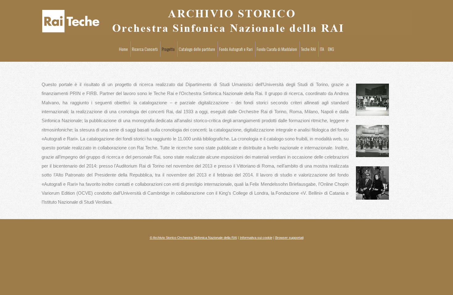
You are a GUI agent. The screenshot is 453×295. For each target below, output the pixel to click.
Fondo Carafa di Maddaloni (277, 49)
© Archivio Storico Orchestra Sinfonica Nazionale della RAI (193, 237)
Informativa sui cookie (256, 237)
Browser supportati (289, 237)
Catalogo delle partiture (197, 49)
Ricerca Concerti (145, 49)
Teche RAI (308, 49)
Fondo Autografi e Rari (236, 49)
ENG (331, 49)
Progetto (168, 49)
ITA (322, 49)
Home (123, 49)
